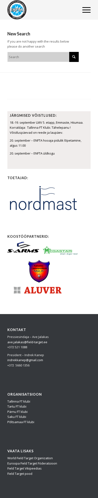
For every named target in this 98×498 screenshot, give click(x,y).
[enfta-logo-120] (40, 9)
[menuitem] (84, 9)
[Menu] (84, 9)
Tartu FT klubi (16, 406)
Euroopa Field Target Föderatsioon (32, 463)
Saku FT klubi (16, 417)
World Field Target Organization (30, 458)
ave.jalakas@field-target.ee (27, 342)
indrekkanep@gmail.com (25, 360)
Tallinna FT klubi (18, 401)
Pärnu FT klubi (17, 411)
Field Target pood (19, 473)
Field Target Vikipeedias (24, 468)
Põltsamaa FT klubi (20, 422)
